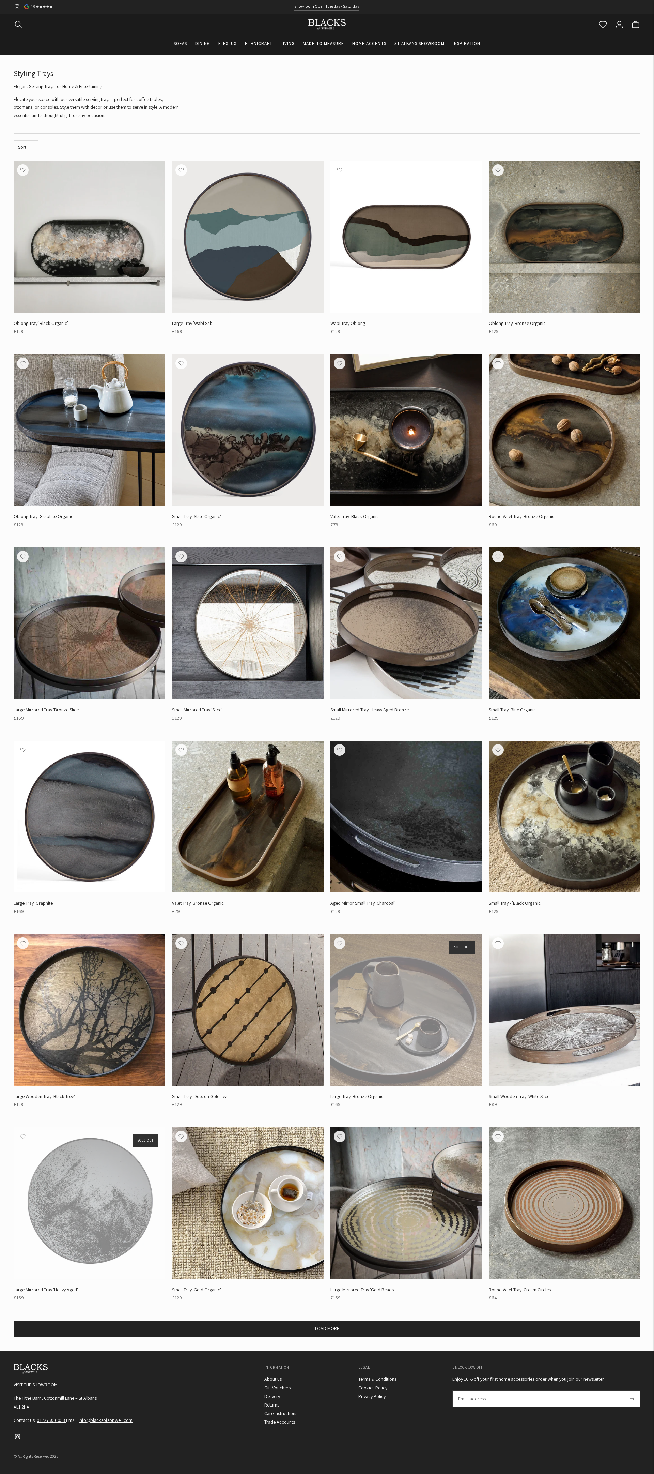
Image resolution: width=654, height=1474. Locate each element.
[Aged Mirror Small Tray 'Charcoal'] (406, 816)
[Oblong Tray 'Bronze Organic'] (564, 237)
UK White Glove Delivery (327, 6)
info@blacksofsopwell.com (106, 1420)
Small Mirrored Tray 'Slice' (197, 710)
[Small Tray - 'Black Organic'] (564, 816)
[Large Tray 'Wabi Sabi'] (248, 237)
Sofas (180, 43)
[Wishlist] (603, 24)
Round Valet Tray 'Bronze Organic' (522, 516)
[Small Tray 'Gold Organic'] (248, 1203)
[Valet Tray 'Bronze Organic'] (248, 816)
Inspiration (466, 43)
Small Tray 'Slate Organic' (196, 516)
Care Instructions (280, 1413)
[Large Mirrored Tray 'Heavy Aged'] (89, 1203)
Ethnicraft (258, 43)
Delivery (272, 1396)
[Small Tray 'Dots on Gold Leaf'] (248, 1010)
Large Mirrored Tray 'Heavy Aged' (46, 1290)
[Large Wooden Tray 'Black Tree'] (89, 1010)
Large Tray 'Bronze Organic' (357, 1096)
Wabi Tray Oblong (347, 323)
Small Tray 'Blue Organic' (513, 710)
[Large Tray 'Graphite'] (89, 816)
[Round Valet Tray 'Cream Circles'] (564, 1203)
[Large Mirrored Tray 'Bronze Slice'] (89, 623)
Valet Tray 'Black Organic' (355, 516)
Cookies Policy (372, 1388)
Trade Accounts (279, 1422)
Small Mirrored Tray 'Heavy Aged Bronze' (370, 710)
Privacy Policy (372, 1396)
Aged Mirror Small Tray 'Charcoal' (362, 903)
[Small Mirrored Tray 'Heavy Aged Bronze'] (406, 623)
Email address (471, 1390)
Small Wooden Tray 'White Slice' (519, 1096)
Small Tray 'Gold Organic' (196, 1290)
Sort (22, 147)
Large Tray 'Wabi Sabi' (193, 323)
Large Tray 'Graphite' (34, 903)
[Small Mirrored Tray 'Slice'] (248, 623)
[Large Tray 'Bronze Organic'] (406, 1010)
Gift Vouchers (277, 1388)
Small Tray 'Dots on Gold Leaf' (201, 1096)
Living (288, 43)
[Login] (619, 24)
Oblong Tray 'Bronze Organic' (518, 323)
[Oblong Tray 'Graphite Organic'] (89, 430)
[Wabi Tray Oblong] (406, 237)
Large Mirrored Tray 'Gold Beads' (362, 1290)
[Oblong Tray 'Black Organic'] (89, 237)
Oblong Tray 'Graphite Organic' (44, 516)
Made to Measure (323, 43)
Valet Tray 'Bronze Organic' (198, 903)
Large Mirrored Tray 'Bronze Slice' (47, 710)
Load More (327, 1328)
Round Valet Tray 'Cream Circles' (520, 1290)
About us (273, 1379)
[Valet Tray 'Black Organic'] (406, 430)
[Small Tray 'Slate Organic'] (248, 430)
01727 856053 (51, 1420)
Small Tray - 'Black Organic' (515, 903)
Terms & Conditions (377, 1379)
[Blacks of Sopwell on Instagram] (17, 6)
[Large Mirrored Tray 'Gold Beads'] (406, 1203)
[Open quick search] (18, 24)
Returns (271, 1405)
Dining (202, 43)
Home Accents (369, 43)
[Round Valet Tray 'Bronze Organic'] (564, 430)
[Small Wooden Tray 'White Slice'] (564, 1010)
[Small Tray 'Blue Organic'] (564, 623)
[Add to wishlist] (23, 170)
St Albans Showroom (419, 43)
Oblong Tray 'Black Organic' (41, 323)
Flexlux (227, 43)
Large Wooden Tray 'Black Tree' (44, 1096)
